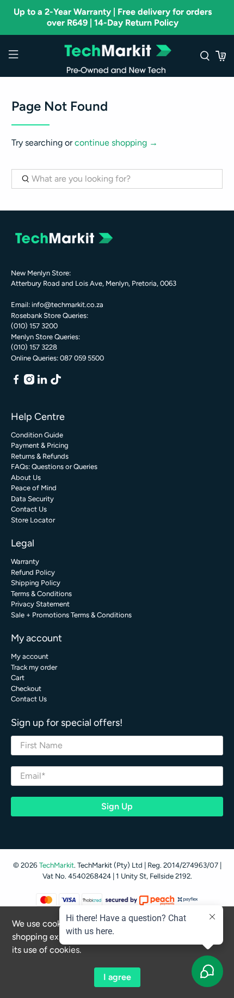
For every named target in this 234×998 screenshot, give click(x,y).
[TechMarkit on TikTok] (56, 382)
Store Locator (33, 520)
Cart (17, 678)
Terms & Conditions (41, 594)
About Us (26, 477)
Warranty (25, 561)
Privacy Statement (40, 604)
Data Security (32, 499)
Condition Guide (37, 435)
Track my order (34, 667)
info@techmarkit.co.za (67, 304)
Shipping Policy (35, 583)
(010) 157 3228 (34, 347)
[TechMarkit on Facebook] (16, 382)
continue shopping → (116, 142)
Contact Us (29, 509)
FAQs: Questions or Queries (54, 466)
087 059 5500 (82, 358)
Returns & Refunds (40, 456)
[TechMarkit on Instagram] (29, 382)
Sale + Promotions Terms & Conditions (71, 615)
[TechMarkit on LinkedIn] (42, 382)
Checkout (26, 688)
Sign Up (117, 806)
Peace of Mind (34, 488)
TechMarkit (56, 865)
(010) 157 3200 (34, 326)
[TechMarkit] (117, 56)
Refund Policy (33, 572)
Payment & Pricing (40, 445)
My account (29, 656)
